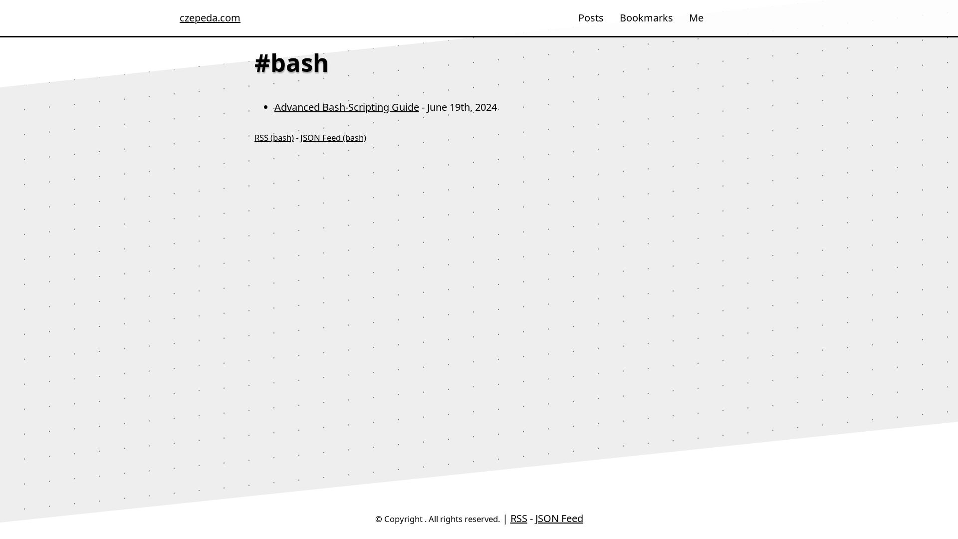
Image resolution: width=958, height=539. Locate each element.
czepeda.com (205, 17)
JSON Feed (559, 518)
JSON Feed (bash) (333, 137)
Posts (591, 17)
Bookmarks (646, 17)
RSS (518, 518)
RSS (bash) (274, 137)
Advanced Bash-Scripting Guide (346, 107)
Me (696, 17)
